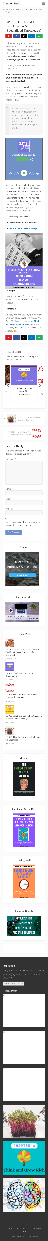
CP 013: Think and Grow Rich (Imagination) (24, 391)
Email (8, 498)
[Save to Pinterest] (8, 36)
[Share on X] (24, 36)
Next (39, 385)
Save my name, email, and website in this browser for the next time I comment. (23, 524)
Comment (10, 459)
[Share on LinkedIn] (31, 36)
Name (8, 488)
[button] (43, 3)
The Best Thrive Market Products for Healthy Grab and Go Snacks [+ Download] (22, 652)
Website (9, 508)
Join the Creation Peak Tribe (13, 983)
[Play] (24, 173)
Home (5, 9)
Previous (8, 385)
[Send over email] (39, 36)
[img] (31, 159)
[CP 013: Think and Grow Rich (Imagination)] (24, 375)
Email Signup (22, 159)
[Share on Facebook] (16, 36)
